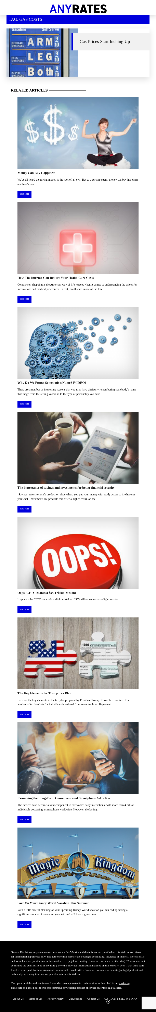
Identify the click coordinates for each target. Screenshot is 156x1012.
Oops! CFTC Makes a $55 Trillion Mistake (46, 592)
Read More (24, 194)
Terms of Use (35, 998)
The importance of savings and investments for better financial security (66, 487)
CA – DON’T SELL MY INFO (120, 998)
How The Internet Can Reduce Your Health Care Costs (55, 277)
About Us (18, 998)
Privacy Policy (56, 998)
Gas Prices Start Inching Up (105, 41)
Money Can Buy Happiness (36, 172)
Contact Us (93, 998)
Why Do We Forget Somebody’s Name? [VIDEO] (51, 382)
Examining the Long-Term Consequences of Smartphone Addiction (63, 798)
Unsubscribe (75, 998)
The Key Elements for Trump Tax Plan (44, 693)
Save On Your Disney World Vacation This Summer (53, 903)
